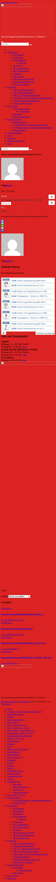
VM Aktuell (18, 868)
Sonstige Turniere (14, 119)
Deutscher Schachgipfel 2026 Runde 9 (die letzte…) (22, 614)
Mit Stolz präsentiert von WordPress (16, 702)
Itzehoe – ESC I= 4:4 (15, 739)
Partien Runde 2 (13, 752)
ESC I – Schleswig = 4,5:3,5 (18, 728)
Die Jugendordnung (21, 68)
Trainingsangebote (14, 133)
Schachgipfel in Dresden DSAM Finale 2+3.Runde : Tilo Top (26, 658)
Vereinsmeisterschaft (21, 109)
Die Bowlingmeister (21, 85)
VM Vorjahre (24, 111)
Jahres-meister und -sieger (23, 79)
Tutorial (10, 779)
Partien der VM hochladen (17, 749)
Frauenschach (18, 76)
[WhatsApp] (28, 225)
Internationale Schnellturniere (19, 736)
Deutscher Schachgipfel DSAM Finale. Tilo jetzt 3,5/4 (23, 643)
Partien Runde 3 (13, 755)
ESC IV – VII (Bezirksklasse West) (27, 95)
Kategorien (17, 784)
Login (9, 144)
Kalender (10, 744)
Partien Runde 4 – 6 (15, 757)
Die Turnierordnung (21, 71)
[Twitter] (28, 223)
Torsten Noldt (17, 620)
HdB (25, 347)
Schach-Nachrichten (15, 771)
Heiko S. (8, 185)
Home (9, 709)
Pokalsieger (18, 114)
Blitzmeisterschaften (21, 117)
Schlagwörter (18, 790)
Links (9, 136)
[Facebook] (28, 221)
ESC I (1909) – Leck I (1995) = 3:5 (21, 730)
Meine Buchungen (20, 787)
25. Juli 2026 (6, 620)
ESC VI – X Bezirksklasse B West (26, 849)
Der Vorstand (18, 55)
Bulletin (10, 717)
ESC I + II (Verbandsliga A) (24, 90)
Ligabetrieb (12, 87)
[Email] (28, 228)
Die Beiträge (18, 58)
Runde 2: (11, 768)
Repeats (6, 203)
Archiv (4, 596)
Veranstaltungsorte (20, 792)
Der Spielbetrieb (19, 60)
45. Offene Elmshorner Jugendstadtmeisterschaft (32, 128)
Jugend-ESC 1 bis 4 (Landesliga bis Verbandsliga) (33, 98)
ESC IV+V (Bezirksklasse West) (26, 851)
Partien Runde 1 (25, 870)
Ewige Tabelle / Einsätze (23, 103)
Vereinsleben (12, 52)
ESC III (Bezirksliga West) (23, 93)
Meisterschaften (19, 130)
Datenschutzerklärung (16, 141)
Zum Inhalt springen (9, 3)
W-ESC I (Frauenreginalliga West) (26, 101)
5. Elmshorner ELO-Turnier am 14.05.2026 (30, 125)
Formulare (17, 74)
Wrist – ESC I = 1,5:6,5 (16, 795)
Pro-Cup (10, 763)
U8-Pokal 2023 (19, 803)
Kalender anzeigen (44, 333)
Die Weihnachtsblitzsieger (23, 82)
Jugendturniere (13, 741)
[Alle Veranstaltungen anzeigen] (52, 197)
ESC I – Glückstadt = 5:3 (17, 725)
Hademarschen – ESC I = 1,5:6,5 (20, 733)
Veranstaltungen (13, 782)
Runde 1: (11, 765)
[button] (52, 203)
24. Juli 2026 (6, 663)
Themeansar (6, 704)
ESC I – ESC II (13, 722)
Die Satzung (18, 66)
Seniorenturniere (20, 122)
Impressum (11, 138)
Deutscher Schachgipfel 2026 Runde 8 (17, 629)
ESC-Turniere (12, 106)
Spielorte (22, 63)
